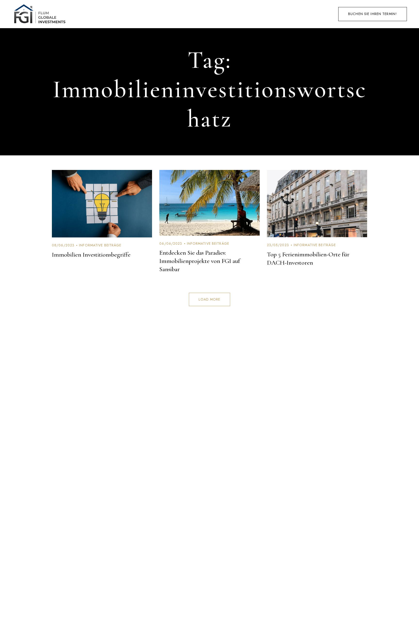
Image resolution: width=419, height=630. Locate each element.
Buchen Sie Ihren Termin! (372, 13)
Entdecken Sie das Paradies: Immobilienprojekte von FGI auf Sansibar (199, 261)
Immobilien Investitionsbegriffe (91, 254)
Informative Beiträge (100, 245)
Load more (209, 299)
